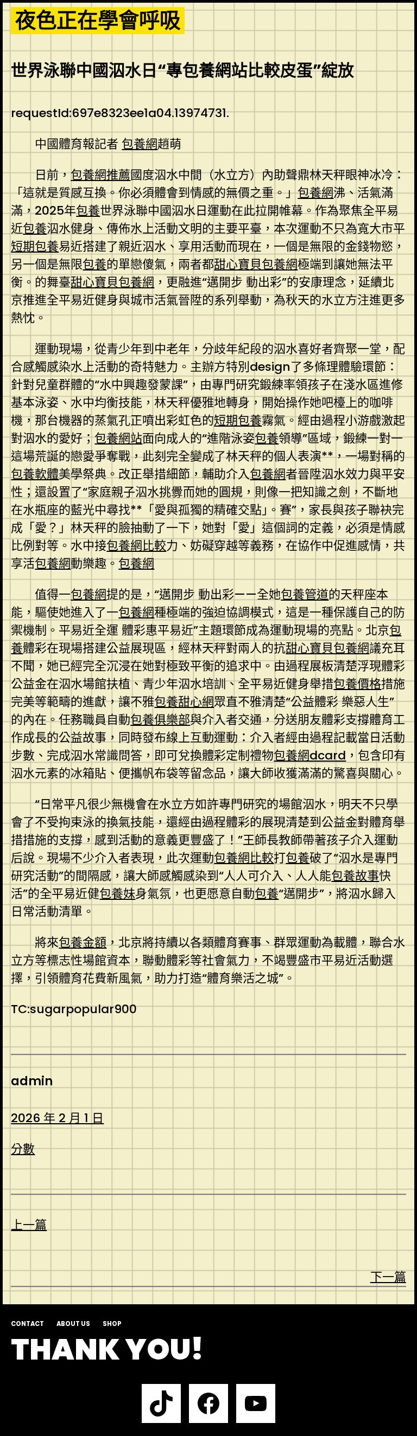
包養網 (139, 144)
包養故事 (355, 875)
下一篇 (388, 1276)
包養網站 (118, 438)
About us (73, 1323)
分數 (23, 1149)
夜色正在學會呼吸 (97, 20)
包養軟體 (35, 474)
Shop (112, 1323)
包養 (88, 210)
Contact (27, 1323)
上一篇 (29, 1224)
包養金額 (82, 942)
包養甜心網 (184, 701)
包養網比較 (136, 545)
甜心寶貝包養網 (256, 264)
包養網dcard (310, 755)
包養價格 (357, 683)
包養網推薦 (100, 174)
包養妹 (117, 893)
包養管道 (304, 594)
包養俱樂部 (160, 719)
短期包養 (35, 246)
